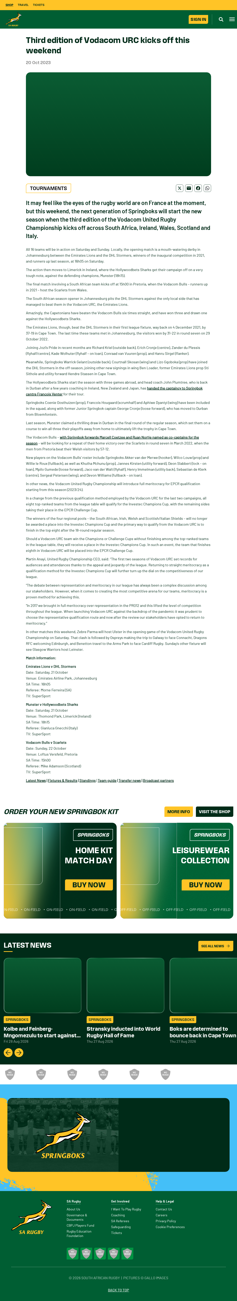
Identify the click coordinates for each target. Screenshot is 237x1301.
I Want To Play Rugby (126, 1209)
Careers (161, 1215)
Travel (23, 4)
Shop (9, 4)
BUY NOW (89, 885)
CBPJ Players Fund (80, 1225)
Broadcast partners (158, 781)
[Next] (18, 1052)
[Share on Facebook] (198, 188)
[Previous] (8, 1052)
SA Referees (120, 1221)
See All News (212, 946)
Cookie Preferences (170, 1227)
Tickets (38, 4)
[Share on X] (179, 188)
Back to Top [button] (118, 1290)
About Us (73, 1209)
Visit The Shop (214, 811)
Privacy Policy (166, 1221)
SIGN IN (198, 19)
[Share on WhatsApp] (207, 188)
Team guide (107, 781)
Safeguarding (121, 1227)
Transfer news (129, 781)
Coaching (118, 1215)
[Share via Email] (189, 188)
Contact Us (164, 1209)
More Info (178, 811)
